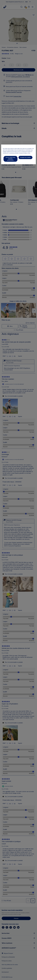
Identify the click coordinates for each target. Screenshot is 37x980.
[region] (18, 154)
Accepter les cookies (25, 157)
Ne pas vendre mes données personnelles (10, 159)
